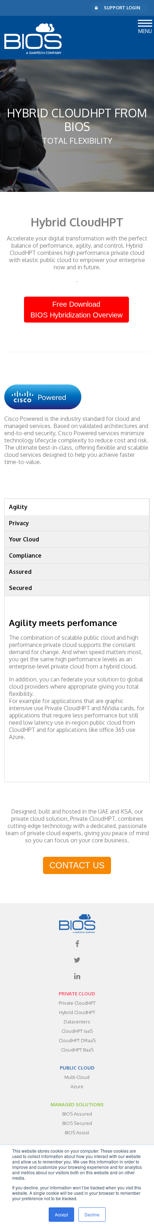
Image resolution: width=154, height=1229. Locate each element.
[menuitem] (77, 943)
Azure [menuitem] (77, 1086)
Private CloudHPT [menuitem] (77, 1003)
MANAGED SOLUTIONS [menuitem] (77, 1104)
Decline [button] (92, 1214)
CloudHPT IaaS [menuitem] (77, 1031)
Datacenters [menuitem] (77, 1022)
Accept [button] (61, 1214)
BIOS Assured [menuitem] (77, 1114)
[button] (145, 22)
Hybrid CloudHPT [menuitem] (77, 1012)
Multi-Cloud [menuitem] (77, 1077)
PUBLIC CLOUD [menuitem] (77, 1068)
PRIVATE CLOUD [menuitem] (77, 993)
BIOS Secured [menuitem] (77, 1123)
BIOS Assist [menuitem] (77, 1132)
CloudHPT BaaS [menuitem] (77, 1050)
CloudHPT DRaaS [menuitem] (77, 1040)
